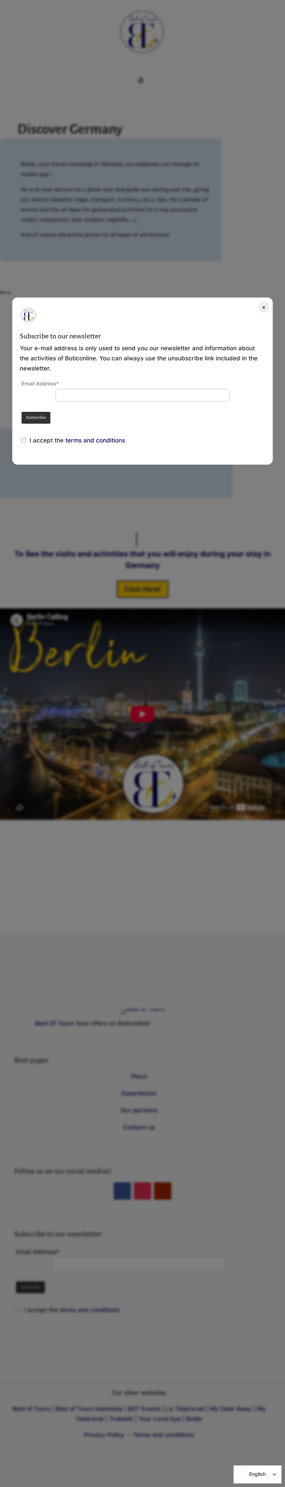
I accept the (47, 440)
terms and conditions (95, 440)
